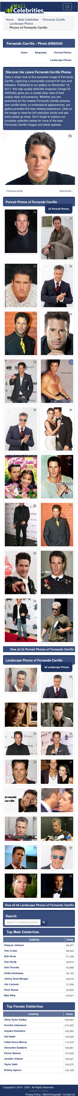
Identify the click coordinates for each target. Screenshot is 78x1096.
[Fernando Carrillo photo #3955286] (21, 885)
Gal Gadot (9, 1036)
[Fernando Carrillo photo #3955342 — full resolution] (39, 158)
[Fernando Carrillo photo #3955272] (21, 572)
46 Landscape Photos (56, 667)
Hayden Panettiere (14, 1031)
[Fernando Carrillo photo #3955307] (21, 285)
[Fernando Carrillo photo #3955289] (57, 429)
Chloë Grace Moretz (15, 1042)
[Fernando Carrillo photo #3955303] (57, 800)
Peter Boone (11, 990)
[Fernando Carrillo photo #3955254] (21, 231)
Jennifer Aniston (13, 1058)
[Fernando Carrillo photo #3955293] (21, 857)
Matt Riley (10, 995)
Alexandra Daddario (15, 1047)
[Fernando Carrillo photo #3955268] (21, 828)
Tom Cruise (10, 950)
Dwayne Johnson (14, 945)
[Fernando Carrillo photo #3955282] (21, 524)
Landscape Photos (60, 60)
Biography (41, 52)
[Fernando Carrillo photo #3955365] (57, 885)
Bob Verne (10, 956)
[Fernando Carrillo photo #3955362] (21, 477)
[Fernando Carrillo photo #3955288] (21, 771)
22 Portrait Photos (58, 209)
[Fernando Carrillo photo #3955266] (21, 429)
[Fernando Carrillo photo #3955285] (57, 857)
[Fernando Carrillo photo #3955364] (57, 285)
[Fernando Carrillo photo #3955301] (57, 333)
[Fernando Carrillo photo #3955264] (21, 679)
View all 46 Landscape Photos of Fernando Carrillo (39, 905)
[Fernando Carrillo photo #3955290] (57, 771)
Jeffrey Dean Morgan (16, 978)
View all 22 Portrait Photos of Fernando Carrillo (42, 649)
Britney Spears (12, 1070)
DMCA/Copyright (52, 1094)
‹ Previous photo (14, 190)
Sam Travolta (11, 967)
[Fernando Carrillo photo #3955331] (21, 381)
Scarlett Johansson (15, 1025)
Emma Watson (12, 1053)
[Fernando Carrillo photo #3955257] (57, 477)
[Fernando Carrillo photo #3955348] (21, 620)
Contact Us (69, 1094)
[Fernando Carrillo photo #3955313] (57, 381)
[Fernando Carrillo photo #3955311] (57, 572)
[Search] (43, 922)
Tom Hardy (10, 962)
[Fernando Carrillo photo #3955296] (21, 800)
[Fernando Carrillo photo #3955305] (57, 237)
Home (24, 52)
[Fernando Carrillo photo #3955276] (57, 714)
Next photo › (66, 190)
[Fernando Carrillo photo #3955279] (21, 743)
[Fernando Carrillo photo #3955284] (57, 620)
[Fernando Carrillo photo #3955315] (57, 524)
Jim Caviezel (11, 984)
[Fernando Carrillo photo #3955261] (57, 686)
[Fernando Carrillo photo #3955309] (21, 714)
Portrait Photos (62, 52)
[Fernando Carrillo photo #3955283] (57, 828)
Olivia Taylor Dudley (15, 1019)
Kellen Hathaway (13, 973)
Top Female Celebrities (25, 1006)
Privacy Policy (33, 1094)
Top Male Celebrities (23, 931)
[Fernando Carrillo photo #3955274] (21, 333)
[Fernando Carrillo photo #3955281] (57, 743)
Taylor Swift (10, 1064)
